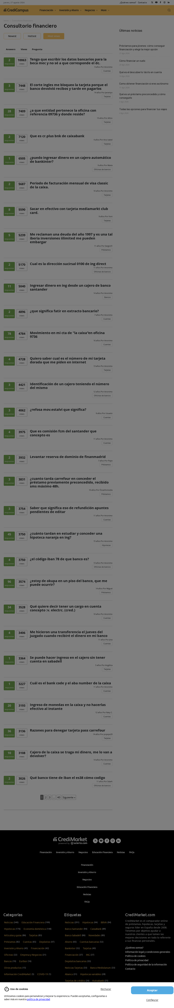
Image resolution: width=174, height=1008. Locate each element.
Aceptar (152, 990)
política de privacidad (38, 999)
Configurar (152, 1000)
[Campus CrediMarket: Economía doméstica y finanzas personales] (70, 841)
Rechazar (106, 989)
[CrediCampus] (16, 10)
